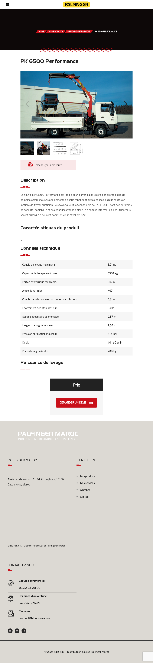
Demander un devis (73, 402)
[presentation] (27, 104)
